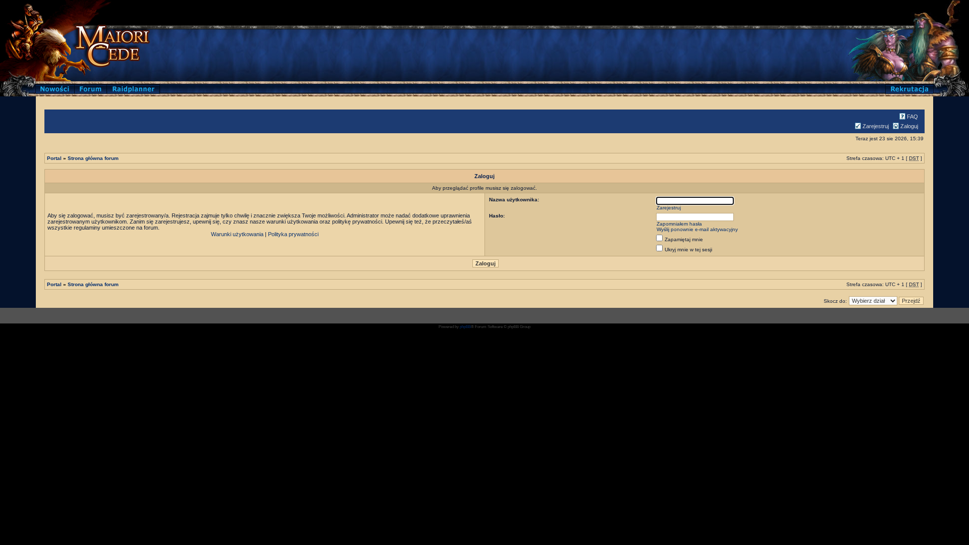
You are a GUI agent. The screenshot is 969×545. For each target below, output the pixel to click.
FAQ (912, 117)
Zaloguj (909, 126)
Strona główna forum (93, 158)
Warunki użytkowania (237, 234)
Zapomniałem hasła (679, 224)
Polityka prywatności (293, 234)
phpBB (465, 326)
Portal (54, 158)
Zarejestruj (876, 126)
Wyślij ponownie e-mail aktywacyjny (697, 229)
